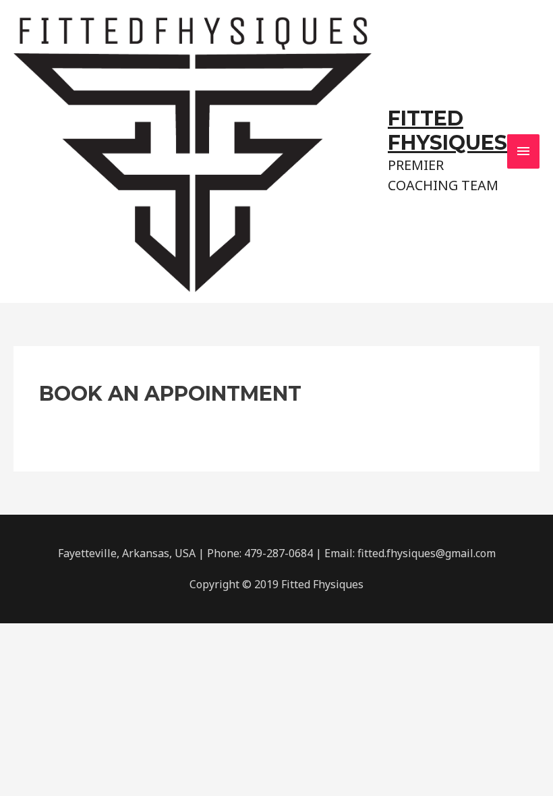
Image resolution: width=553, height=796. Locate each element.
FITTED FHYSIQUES (447, 130)
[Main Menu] (523, 151)
